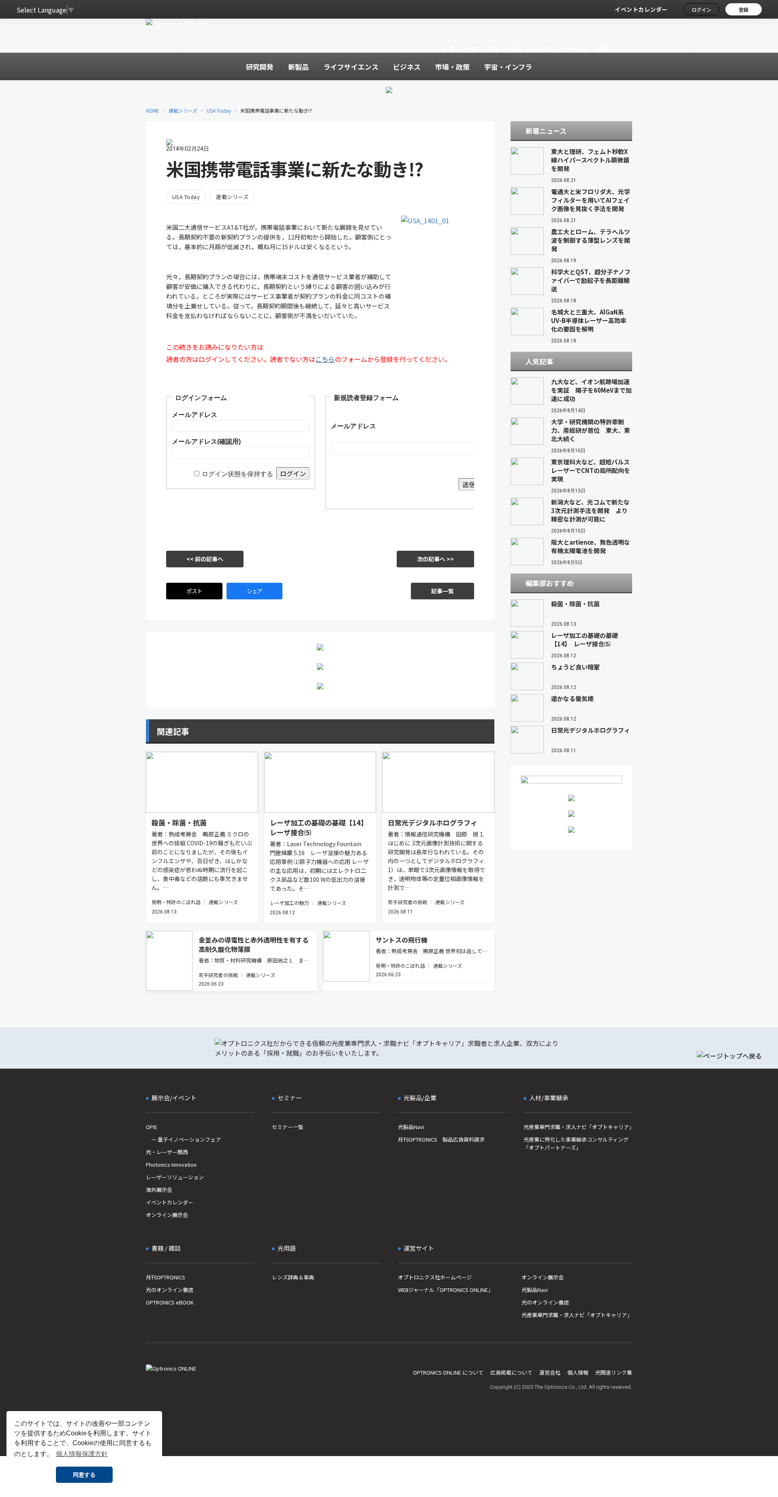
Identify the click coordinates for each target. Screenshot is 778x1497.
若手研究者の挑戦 (407, 901)
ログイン (701, 9)
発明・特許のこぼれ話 (176, 901)
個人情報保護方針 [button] (82, 1453)
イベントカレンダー (641, 9)
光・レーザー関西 (167, 1152)
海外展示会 (159, 1189)
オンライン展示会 (167, 1215)
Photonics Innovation (171, 1164)
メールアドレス (194, 414)
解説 (493, 49)
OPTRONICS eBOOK (170, 1302)
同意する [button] (84, 1474)
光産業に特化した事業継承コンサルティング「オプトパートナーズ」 (576, 1143)
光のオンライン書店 (169, 1290)
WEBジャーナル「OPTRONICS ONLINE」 (445, 1290)
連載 (603, 49)
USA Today (219, 110)
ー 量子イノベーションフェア (183, 1139)
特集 (516, 49)
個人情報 (577, 1372)
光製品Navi (411, 1127)
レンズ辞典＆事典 (293, 1277)
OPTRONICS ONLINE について (448, 1372)
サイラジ (574, 49)
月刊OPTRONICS (165, 1277)
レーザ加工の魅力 (289, 902)
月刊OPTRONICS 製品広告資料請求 (441, 1139)
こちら (325, 359)
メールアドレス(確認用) (206, 441)
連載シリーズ (183, 110)
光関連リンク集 (613, 1372)
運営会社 (549, 1372)
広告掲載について (511, 1372)
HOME (152, 110)
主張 (470, 49)
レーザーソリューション (175, 1177)
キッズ (541, 49)
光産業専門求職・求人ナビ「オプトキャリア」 (578, 1127)
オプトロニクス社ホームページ (435, 1277)
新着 (447, 49)
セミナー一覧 (288, 1127)
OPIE (151, 1127)
